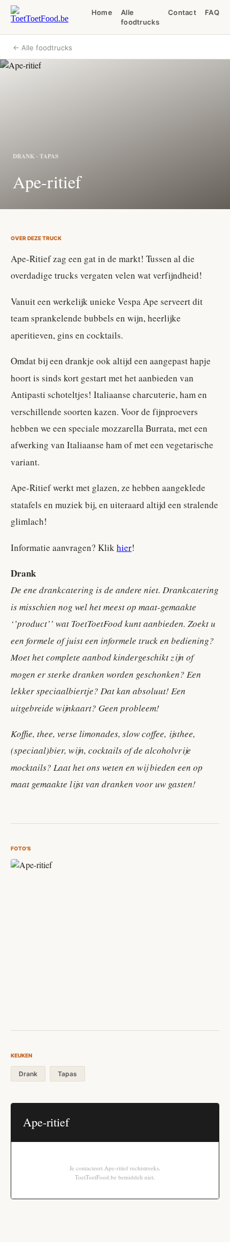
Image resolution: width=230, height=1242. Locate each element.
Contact (182, 12)
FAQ (212, 12)
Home (101, 12)
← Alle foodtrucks (42, 47)
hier (124, 547)
